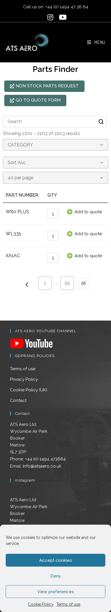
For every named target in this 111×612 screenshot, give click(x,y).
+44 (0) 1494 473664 (45, 459)
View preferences (55, 591)
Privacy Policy (24, 379)
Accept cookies (55, 560)
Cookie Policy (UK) (28, 389)
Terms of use (68, 604)
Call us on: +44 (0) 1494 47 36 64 (55, 6)
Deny (55, 576)
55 (67, 283)
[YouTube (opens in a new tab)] (61, 17)
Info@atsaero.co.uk (42, 466)
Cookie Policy (41, 604)
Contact (18, 400)
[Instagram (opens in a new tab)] (50, 17)
